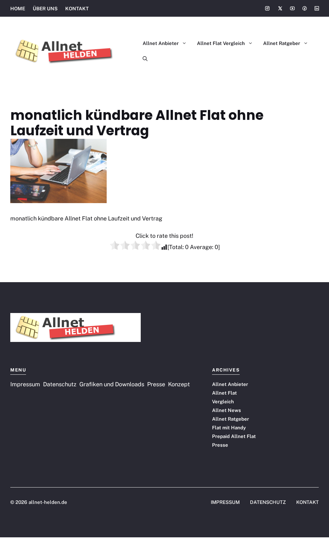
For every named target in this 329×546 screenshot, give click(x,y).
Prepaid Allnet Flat (234, 436)
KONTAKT (77, 8)
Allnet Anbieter (161, 43)
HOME (17, 8)
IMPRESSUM (225, 502)
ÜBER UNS (45, 8)
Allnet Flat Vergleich (221, 43)
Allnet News (226, 410)
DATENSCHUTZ (268, 502)
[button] (142, 59)
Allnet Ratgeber (281, 43)
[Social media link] (267, 8)
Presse (220, 445)
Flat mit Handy (229, 427)
